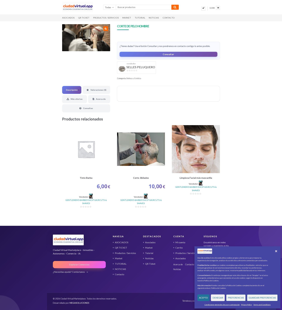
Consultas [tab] (88, 108)
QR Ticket (150, 263)
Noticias (149, 258)
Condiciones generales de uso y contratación (222, 305)
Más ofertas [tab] (76, 99)
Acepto (203, 297)
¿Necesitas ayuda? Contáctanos (69, 271)
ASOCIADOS (68, 17)
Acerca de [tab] (100, 99)
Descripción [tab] (72, 90)
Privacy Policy (246, 305)
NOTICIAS (154, 17)
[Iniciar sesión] (203, 9)
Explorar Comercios (79, 264)
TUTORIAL (140, 17)
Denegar (218, 297)
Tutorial (149, 253)
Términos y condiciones (193, 301)
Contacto (169, 17)
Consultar (168, 54)
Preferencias (236, 297)
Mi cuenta (180, 242)
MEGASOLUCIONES (79, 303)
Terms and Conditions (262, 305)
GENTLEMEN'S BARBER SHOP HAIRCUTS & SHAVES (86, 202)
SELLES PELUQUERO (140, 67)
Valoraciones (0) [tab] (98, 90)
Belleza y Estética (133, 78)
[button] (276, 251)
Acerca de (178, 264)
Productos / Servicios (106, 17)
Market (126, 17)
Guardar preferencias (262, 297)
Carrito (179, 247)
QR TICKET (83, 17)
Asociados (150, 242)
